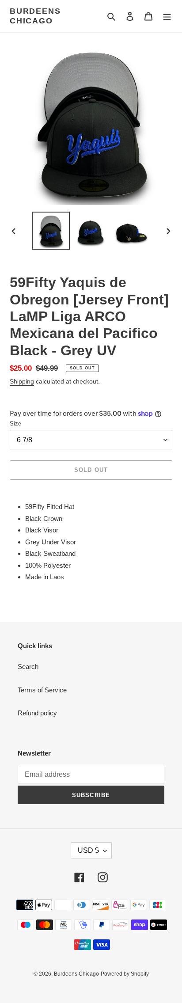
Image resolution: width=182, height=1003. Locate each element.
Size (15, 423)
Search (28, 666)
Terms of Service (42, 690)
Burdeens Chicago (35, 16)
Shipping (22, 381)
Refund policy (37, 713)
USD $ (88, 850)
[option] (51, 230)
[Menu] (167, 16)
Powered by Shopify (125, 974)
